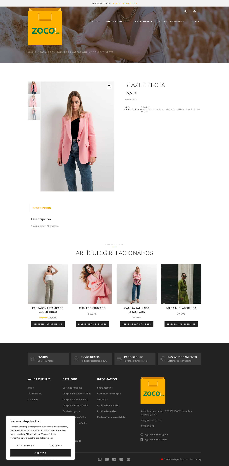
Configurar (25, 446)
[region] (40, 438)
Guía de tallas (35, 393)
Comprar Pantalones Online (77, 393)
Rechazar (56, 446)
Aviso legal (102, 399)
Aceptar (40, 453)
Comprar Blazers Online (74, 52)
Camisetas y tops (71, 411)
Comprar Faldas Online (74, 417)
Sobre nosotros (117, 21)
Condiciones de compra (109, 393)
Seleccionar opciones (48, 324)
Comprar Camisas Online (75, 399)
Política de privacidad (108, 405)
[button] (185, 11)
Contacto (33, 399)
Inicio (95, 21)
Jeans (66, 429)
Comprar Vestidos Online (75, 405)
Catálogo (142, 21)
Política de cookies (106, 411)
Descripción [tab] (42, 207)
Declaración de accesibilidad (111, 417)
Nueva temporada (172, 21)
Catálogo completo (72, 387)
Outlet (196, 21)
